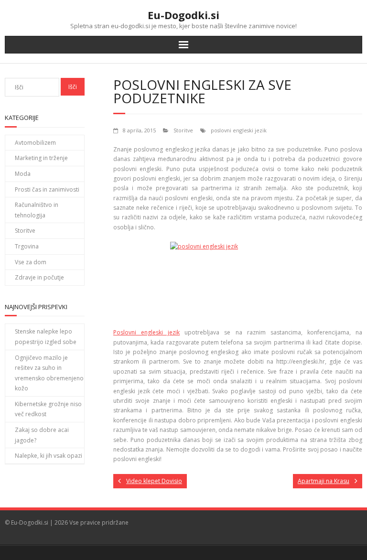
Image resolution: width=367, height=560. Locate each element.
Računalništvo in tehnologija (36, 210)
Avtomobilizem (35, 143)
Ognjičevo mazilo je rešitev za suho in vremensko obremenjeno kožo (49, 373)
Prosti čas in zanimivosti (47, 189)
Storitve (183, 130)
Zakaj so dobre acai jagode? (42, 435)
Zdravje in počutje (39, 277)
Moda (23, 174)
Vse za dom (30, 262)
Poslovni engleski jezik (146, 332)
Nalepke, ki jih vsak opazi (48, 456)
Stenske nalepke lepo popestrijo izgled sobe (45, 336)
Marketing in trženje (41, 158)
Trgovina (27, 246)
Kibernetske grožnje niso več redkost (48, 409)
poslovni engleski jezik (239, 130)
